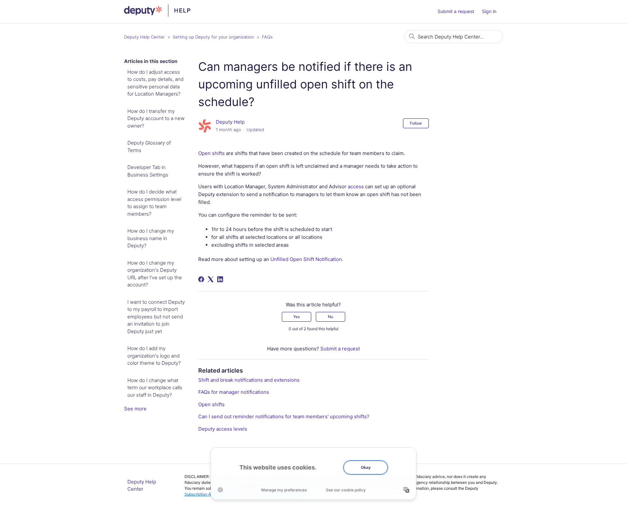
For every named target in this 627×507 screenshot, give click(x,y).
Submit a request (456, 11)
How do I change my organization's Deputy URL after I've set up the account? (154, 274)
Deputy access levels (222, 429)
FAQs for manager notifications (233, 392)
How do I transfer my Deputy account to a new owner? (156, 118)
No (330, 316)
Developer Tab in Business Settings (147, 171)
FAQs (267, 36)
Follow (416, 123)
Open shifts (211, 153)
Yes (296, 316)
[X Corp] (211, 279)
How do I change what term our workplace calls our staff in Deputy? (154, 387)
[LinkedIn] (220, 279)
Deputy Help (230, 122)
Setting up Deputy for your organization (213, 36)
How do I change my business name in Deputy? (150, 238)
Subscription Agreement (206, 494)
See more (135, 409)
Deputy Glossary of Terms (149, 146)
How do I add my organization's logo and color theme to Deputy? (154, 355)
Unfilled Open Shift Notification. (306, 259)
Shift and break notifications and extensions (248, 380)
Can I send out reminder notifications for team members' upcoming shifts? (283, 416)
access (356, 186)
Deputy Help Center (144, 36)
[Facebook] (201, 279)
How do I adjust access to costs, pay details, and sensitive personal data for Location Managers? (155, 83)
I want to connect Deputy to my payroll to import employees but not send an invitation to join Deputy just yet (156, 316)
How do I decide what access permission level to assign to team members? (154, 203)
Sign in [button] (489, 11)
